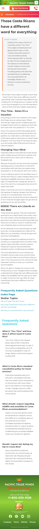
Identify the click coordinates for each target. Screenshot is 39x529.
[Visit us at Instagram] (28, 516)
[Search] (36, 3)
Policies (24, 522)
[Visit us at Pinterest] (16, 516)
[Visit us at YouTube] (22, 516)
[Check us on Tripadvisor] (19, 507)
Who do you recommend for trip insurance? (17, 310)
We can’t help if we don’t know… (13, 301)
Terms (16, 522)
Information (10, 14)
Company (7, 522)
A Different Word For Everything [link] (27, 14)
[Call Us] (36, 8)
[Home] (17, 2)
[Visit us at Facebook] (10, 516)
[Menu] (3, 8)
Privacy (33, 522)
